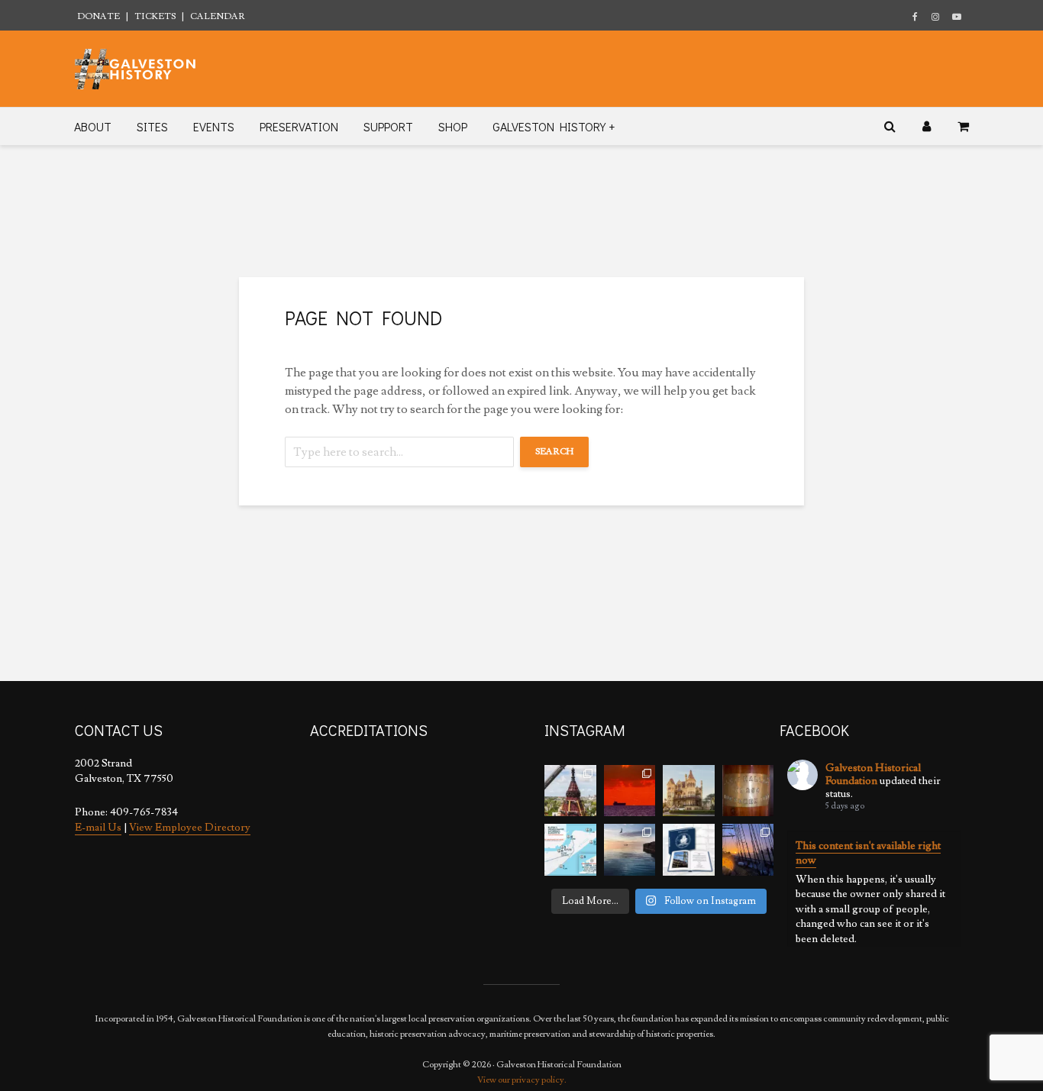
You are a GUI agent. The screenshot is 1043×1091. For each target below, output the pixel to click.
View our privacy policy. (522, 1080)
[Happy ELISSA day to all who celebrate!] (570, 850)
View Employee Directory (189, 827)
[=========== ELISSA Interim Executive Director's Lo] (748, 791)
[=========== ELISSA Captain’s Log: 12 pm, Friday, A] (630, 791)
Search (554, 451)
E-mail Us (98, 827)
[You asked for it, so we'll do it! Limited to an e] (689, 850)
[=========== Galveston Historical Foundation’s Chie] (748, 850)
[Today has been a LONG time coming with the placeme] (570, 791)
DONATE (98, 16)
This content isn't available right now (868, 853)
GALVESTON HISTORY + (553, 126)
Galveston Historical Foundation (873, 774)
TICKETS (155, 16)
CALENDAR (217, 16)
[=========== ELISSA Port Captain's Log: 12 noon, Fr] (630, 850)
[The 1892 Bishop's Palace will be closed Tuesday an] (689, 791)
